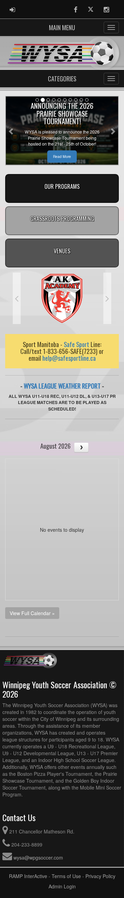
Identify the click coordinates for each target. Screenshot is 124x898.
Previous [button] (17, 298)
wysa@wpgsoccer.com (38, 857)
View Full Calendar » (32, 613)
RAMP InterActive (28, 876)
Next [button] (107, 298)
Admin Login (62, 886)
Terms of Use (66, 876)
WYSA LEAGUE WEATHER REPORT (62, 385)
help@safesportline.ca (69, 357)
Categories (62, 78)
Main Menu (62, 27)
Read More (62, 156)
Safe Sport (76, 344)
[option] (62, 298)
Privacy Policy (100, 876)
